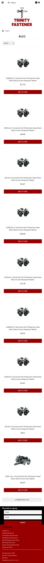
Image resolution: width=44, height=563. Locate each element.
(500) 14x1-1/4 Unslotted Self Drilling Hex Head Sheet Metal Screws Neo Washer (22, 477)
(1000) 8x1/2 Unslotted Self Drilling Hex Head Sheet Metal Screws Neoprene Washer (23, 328)
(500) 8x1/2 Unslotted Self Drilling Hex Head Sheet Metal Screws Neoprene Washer (23, 129)
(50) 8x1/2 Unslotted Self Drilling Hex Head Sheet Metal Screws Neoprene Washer (23, 179)
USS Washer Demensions (10, 535)
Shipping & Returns (8, 533)
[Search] (8, 2)
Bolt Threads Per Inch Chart (10, 540)
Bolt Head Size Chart (8, 542)
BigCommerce (14, 560)
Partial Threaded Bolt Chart (10, 545)
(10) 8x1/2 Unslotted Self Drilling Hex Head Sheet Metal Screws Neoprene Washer (23, 428)
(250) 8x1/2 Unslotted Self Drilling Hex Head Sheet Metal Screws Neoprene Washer (23, 278)
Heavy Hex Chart (7, 547)
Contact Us (5, 531)
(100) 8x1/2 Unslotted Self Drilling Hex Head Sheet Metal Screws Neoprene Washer (23, 378)
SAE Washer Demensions (10, 538)
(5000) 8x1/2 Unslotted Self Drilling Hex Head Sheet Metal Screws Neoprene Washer (23, 79)
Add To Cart (23, 92)
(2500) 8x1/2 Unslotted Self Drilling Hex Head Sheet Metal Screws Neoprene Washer (23, 228)
